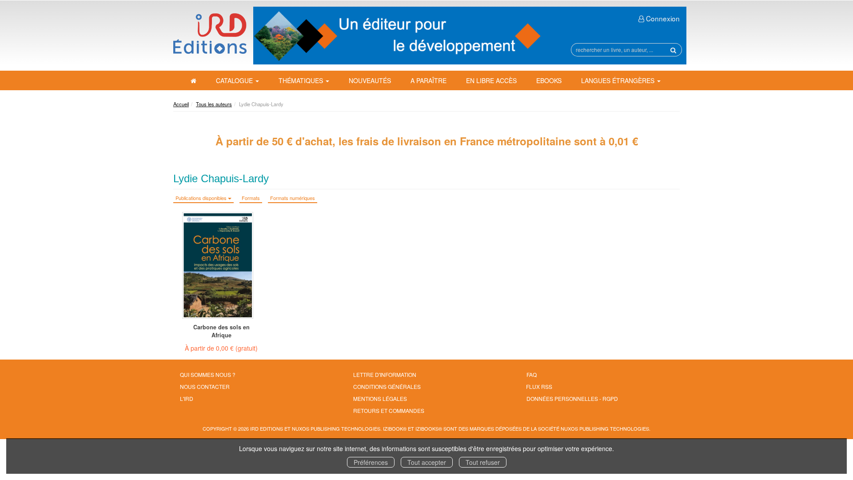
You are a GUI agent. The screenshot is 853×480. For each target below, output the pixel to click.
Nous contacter (205, 386)
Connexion (662, 18)
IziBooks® (428, 428)
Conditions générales (387, 386)
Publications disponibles (201, 197)
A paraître (428, 80)
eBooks (549, 80)
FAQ (531, 374)
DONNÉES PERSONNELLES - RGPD (572, 398)
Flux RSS (539, 386)
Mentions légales (380, 398)
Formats (251, 197)
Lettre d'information (384, 374)
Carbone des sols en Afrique (221, 331)
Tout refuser (483, 462)
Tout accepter (426, 462)
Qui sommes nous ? (207, 374)
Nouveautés (370, 80)
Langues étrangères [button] (618, 80)
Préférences (371, 462)
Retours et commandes (388, 410)
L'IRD (186, 398)
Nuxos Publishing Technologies (605, 428)
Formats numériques (292, 197)
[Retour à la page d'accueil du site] (210, 33)
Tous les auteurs (214, 104)
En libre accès (491, 80)
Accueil (181, 104)
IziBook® (395, 428)
